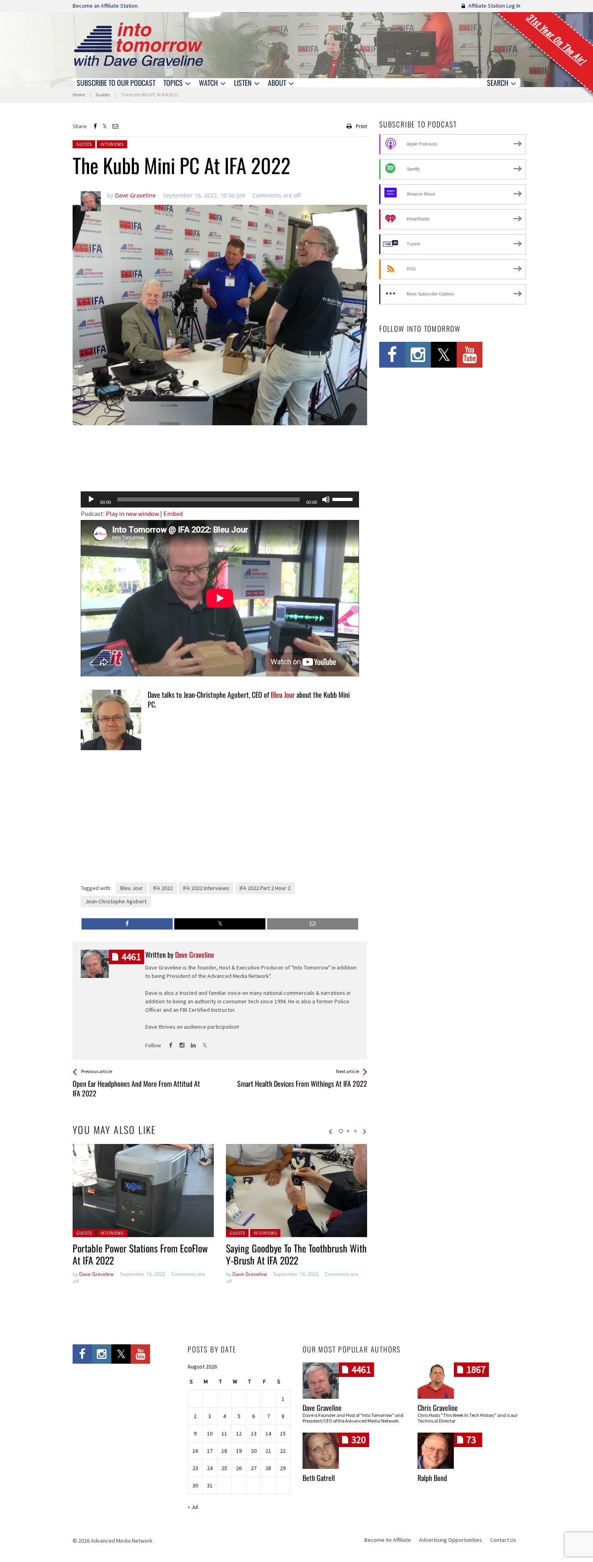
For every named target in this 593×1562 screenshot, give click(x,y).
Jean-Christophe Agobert (115, 901)
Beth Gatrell (319, 1478)
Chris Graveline (438, 1407)
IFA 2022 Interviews (206, 888)
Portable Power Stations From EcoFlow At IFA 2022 (140, 1254)
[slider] (343, 498)
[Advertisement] (220, 464)
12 (239, 1433)
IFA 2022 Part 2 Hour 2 (265, 888)
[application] (220, 499)
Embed (173, 514)
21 (268, 1450)
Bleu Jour (283, 694)
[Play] (91, 499)
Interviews (111, 144)
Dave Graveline (96, 1274)
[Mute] (326, 499)
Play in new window (132, 514)
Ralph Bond (432, 1478)
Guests (84, 144)
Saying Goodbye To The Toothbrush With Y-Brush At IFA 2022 (296, 1254)
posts (131, 957)
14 (268, 1433)
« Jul (193, 1506)
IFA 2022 (163, 888)
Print (361, 126)
